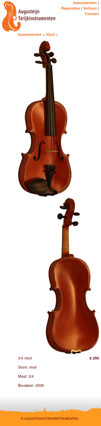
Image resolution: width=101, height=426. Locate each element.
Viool (50, 34)
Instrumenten (85, 2)
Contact (92, 13)
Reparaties (70, 8)
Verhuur (90, 8)
